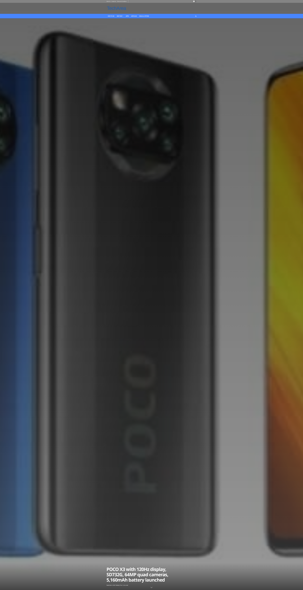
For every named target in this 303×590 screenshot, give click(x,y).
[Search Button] (195, 16)
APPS (127, 16)
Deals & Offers (144, 16)
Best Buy (119, 16)
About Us (108, 1)
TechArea (116, 8)
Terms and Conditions (121, 1)
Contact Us (113, 1)
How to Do (111, 16)
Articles (134, 16)
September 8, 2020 (111, 585)
